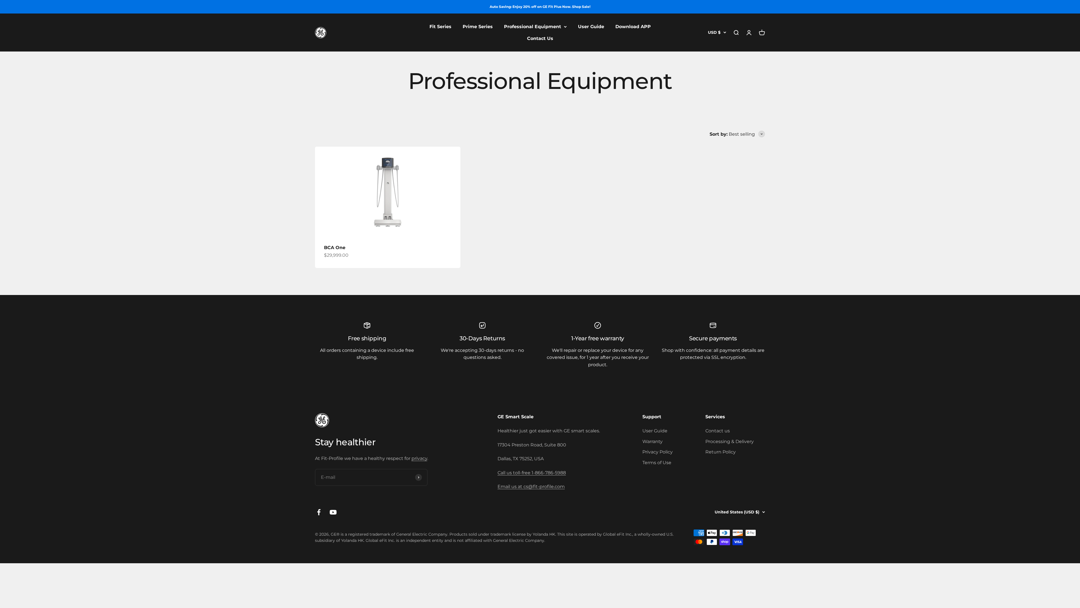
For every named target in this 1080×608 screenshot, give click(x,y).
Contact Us (540, 38)
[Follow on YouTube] (333, 512)
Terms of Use (656, 462)
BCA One (334, 247)
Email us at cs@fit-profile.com (531, 486)
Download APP (633, 26)
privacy (419, 458)
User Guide (591, 26)
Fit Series (440, 26)
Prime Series (478, 26)
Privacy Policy (657, 452)
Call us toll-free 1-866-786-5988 (532, 472)
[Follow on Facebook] (319, 512)
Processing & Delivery (729, 441)
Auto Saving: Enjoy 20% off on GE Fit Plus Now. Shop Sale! (540, 7)
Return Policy (720, 452)
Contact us (717, 430)
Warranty (652, 441)
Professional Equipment (532, 26)
